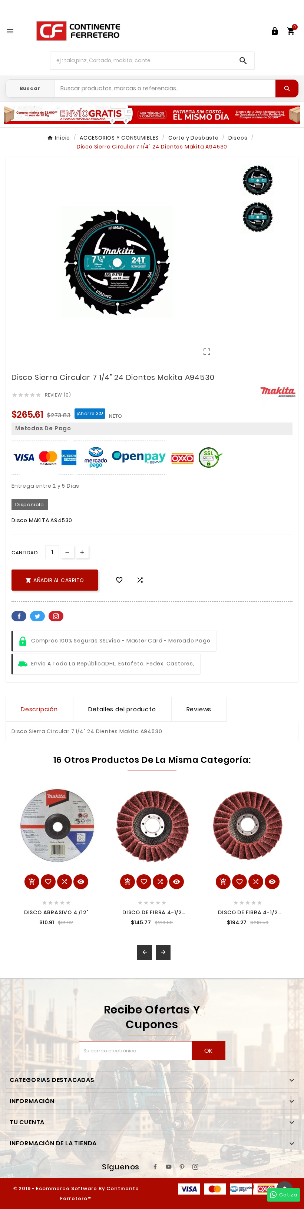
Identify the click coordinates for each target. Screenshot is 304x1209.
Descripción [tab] (39, 709)
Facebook (18, 616)
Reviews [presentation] (199, 709)
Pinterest (56, 616)
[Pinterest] (182, 1166)
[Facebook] (155, 1166)
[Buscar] (286, 88)
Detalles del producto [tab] (122, 709)
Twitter (37, 616)
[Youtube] (168, 1166)
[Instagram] (195, 1166)
